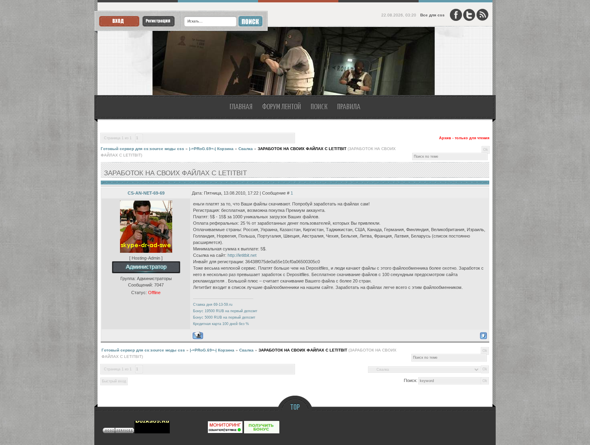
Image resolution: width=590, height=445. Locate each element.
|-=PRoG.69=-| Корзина (211, 148)
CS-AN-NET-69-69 (146, 193)
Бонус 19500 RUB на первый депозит (225, 311)
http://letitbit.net (242, 255)
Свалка (245, 148)
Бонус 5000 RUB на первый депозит (224, 317)
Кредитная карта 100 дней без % (221, 324)
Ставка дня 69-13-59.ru (212, 305)
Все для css (432, 15)
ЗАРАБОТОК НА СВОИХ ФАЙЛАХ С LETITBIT (302, 148)
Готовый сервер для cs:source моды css (142, 148)
